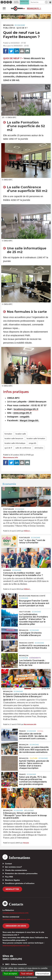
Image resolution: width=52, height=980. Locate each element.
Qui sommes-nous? (13, 867)
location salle (21, 434)
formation (8, 434)
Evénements (35, 658)
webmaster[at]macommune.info (16, 945)
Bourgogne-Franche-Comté (32, 596)
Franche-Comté (26, 643)
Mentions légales (12, 880)
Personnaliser (42, 973)
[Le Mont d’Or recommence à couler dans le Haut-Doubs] (9, 646)
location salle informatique (15, 443)
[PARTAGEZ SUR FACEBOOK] (5, 51)
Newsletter (12, 889)
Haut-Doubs (25, 612)
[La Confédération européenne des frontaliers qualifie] (9, 615)
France (22, 731)
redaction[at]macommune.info (16, 913)
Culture (33, 758)
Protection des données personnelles (21, 873)
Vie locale (29, 810)
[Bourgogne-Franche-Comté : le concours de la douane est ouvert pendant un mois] (9, 599)
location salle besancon (14, 438)
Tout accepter (10, 973)
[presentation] (41, 112)
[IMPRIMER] (27, 51)
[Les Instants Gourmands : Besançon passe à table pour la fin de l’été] (9, 659)
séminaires (38, 448)
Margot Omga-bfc (29, 420)
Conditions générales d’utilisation (19, 883)
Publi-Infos (9, 28)
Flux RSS (9, 877)
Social (40, 731)
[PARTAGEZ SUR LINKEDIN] (16, 51)
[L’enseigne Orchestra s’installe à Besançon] (9, 633)
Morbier (7, 570)
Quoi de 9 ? (22, 28)
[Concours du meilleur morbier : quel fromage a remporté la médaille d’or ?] (26, 558)
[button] (46, 2)
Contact (8, 864)
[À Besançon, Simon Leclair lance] (26, 798)
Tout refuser (27, 973)
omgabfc (25, 416)
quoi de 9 (8, 448)
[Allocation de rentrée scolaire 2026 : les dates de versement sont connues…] (9, 734)
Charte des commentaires (16, 870)
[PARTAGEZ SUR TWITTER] (11, 51)
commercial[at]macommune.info (16, 919)
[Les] (9, 541)
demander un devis (16, 926)
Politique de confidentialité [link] (26, 977)
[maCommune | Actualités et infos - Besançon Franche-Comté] (18, 8)
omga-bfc (32, 443)
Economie (20, 25)
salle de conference (23, 448)
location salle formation (36, 438)
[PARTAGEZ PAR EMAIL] (21, 51)
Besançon (8, 25)
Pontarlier (8, 509)
